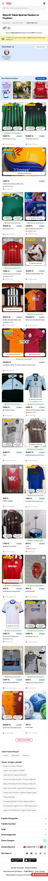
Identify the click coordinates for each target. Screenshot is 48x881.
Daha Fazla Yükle (24, 740)
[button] (3, 3)
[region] (25, 55)
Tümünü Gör (40, 47)
